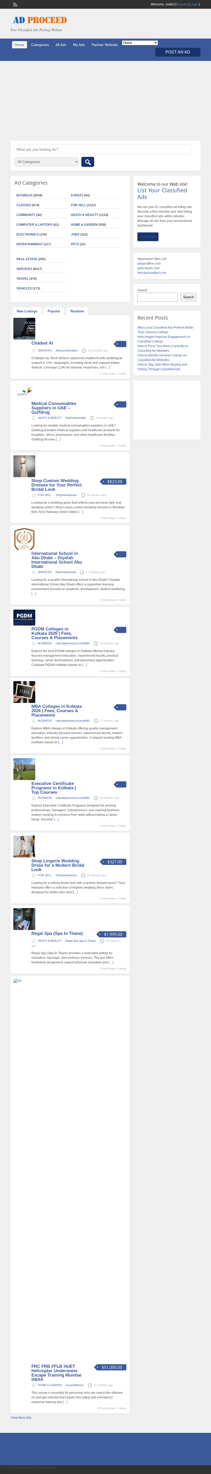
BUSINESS (45, 643)
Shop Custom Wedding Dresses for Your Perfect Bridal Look (56, 485)
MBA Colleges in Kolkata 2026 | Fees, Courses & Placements (56, 711)
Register (182, 4)
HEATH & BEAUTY (84, 215)
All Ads (61, 45)
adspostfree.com (149, 263)
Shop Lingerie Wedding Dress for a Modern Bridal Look (57, 865)
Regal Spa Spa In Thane (80, 940)
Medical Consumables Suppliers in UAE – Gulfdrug (53, 408)
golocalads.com (148, 268)
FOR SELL (78, 205)
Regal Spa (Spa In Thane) (57, 933)
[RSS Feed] (15, 4)
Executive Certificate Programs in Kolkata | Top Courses (53, 788)
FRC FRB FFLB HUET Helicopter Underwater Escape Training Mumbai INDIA (56, 1373)
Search (142, 290)
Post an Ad (177, 52)
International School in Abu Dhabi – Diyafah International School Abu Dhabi (56, 560)
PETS (75, 244)
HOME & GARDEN (84, 225)
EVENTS (77, 195)
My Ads (79, 45)
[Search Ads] (87, 162)
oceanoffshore (75, 1385)
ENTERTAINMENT (29, 244)
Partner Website (105, 45)
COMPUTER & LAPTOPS (34, 225)
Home (19, 45)
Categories (40, 45)
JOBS (75, 234)
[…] (108, 367)
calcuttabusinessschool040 (73, 643)
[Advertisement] (105, 101)
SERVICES (45, 350)
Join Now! (148, 237)
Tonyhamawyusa (66, 494)
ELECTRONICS (27, 234)
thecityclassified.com (151, 273)
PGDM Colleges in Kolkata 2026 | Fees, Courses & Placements (54, 633)
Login (194, 4)
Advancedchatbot (66, 350)
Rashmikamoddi (75, 417)
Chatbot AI (42, 343)
